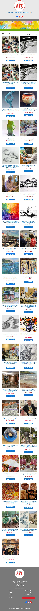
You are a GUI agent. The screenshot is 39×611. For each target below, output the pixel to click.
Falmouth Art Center (19, 5)
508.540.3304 (19, 584)
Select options (10, 60)
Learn (10, 592)
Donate (10, 597)
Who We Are (28, 590)
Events (10, 594)
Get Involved (28, 592)
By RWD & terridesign (27, 608)
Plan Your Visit (28, 594)
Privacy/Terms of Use (20, 586)
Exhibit (10, 590)
